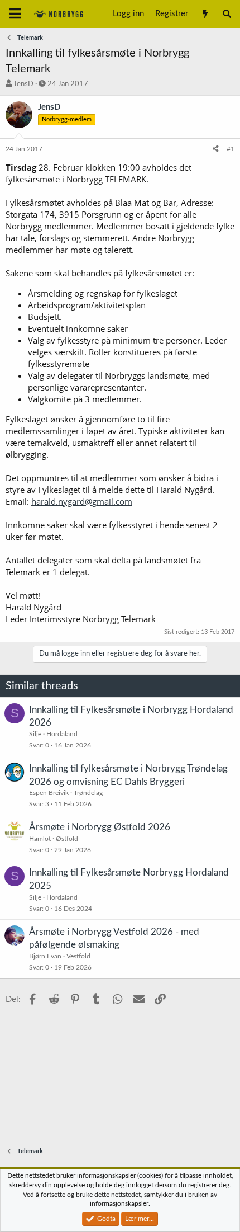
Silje (35, 734)
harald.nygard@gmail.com (81, 501)
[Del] (216, 149)
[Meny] (15, 14)
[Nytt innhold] (204, 14)
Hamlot (40, 838)
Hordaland (62, 734)
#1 (230, 148)
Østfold (67, 838)
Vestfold (78, 956)
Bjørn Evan (45, 956)
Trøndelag (88, 792)
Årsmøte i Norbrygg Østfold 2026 (99, 827)
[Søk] (227, 14)
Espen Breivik (49, 792)
